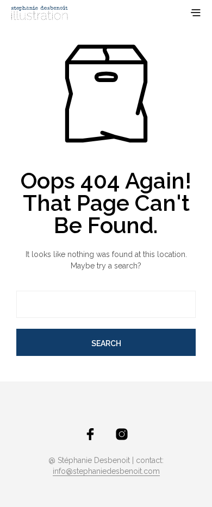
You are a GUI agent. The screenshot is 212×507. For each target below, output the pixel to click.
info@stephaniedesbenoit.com (106, 471)
